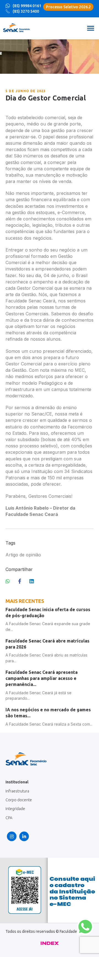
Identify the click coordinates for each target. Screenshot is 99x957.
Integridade (15, 808)
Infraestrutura (17, 791)
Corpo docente (19, 800)
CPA (9, 818)
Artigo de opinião (23, 554)
